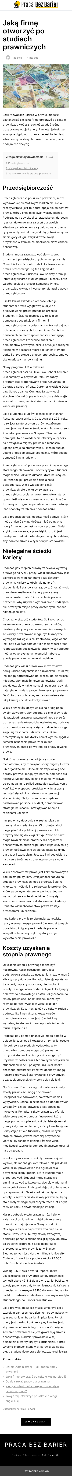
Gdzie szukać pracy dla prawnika (28, 1381)
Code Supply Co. (50, 1455)
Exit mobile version (36, 1471)
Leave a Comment (36, 1422)
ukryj (50, 157)
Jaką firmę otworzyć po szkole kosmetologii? (36, 1376)
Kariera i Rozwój (26, 1408)
